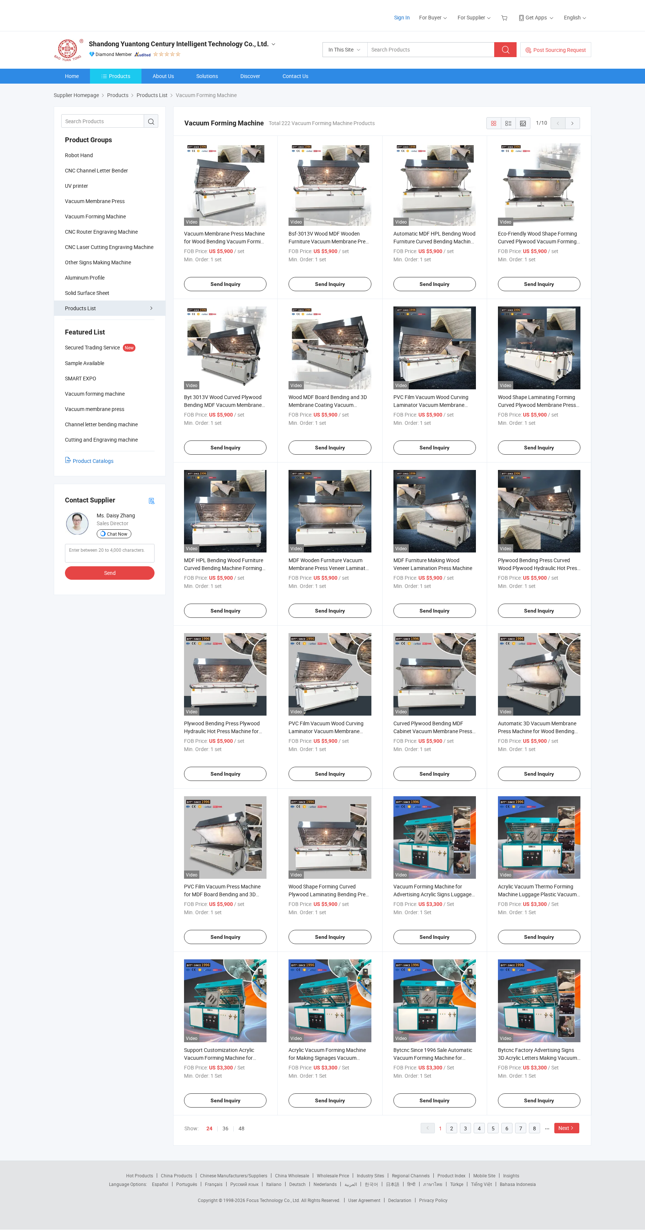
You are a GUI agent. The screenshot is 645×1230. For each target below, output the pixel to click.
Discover (250, 76)
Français (213, 1184)
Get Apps (536, 17)
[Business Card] (152, 500)
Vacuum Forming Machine (95, 216)
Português (186, 1184)
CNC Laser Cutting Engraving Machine (109, 246)
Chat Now (117, 534)
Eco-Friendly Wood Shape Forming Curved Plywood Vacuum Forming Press (537, 241)
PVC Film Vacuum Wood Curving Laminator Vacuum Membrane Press (326, 731)
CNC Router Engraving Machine (101, 231)
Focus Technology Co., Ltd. (273, 1200)
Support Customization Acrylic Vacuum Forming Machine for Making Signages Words (219, 1057)
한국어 (371, 1184)
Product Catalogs (93, 460)
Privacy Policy (433, 1200)
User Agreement (364, 1200)
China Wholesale (292, 1175)
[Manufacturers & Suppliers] (102, 15)
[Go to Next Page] (572, 123)
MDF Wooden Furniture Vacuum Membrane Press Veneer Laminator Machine (329, 568)
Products (119, 76)
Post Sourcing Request (559, 49)
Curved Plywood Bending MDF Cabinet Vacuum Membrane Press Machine (432, 731)
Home (72, 76)
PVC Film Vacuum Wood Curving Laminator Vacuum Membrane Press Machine (430, 404)
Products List (80, 308)
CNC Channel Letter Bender (96, 170)
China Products (176, 1175)
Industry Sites (370, 1175)
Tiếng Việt (481, 1184)
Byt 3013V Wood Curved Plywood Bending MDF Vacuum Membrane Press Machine (223, 404)
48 (241, 1128)
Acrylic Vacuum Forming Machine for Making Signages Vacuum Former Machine (327, 1057)
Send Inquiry (225, 284)
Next (563, 1127)
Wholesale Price (333, 1175)
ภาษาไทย (432, 1184)
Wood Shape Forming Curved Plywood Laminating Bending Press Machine (330, 894)
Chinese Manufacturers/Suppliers (233, 1175)
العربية (351, 1184)
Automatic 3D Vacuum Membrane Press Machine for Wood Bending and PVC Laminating (537, 731)
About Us (163, 76)
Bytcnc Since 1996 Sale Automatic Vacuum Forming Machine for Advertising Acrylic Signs (432, 1057)
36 (225, 1128)
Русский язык (244, 1184)
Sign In (402, 17)
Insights (511, 1175)
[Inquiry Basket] (505, 17)
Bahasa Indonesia (518, 1184)
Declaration (399, 1200)
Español (160, 1184)
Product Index (451, 1175)
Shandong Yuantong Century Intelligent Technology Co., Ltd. (179, 44)
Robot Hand (79, 155)
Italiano (273, 1184)
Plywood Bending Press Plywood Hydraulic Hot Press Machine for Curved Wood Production (222, 731)
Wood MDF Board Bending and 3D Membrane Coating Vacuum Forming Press (328, 404)
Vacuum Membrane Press (95, 201)
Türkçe (456, 1184)
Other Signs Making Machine (98, 262)
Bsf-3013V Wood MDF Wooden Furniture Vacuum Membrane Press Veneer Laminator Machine (330, 241)
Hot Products (139, 1175)
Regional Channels (411, 1175)
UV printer (76, 185)
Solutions (207, 76)
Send (110, 572)
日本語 (392, 1184)
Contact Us (295, 76)
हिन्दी (411, 1184)
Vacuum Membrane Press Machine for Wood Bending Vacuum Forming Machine (225, 241)
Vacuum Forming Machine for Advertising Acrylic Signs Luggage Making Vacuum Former (432, 894)
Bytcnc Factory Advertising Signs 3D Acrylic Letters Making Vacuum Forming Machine (537, 1057)
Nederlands (325, 1184)
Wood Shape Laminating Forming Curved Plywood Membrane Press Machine (537, 404)
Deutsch (297, 1184)
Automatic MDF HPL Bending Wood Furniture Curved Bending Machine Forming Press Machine (434, 241)
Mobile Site (484, 1175)
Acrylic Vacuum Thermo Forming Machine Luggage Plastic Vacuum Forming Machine (537, 894)
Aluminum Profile (85, 277)
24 (209, 1128)
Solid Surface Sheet (87, 292)
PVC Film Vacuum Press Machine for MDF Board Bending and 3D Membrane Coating (222, 894)
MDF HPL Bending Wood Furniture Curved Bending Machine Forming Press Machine (223, 568)
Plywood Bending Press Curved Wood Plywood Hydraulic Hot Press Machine (539, 568)
